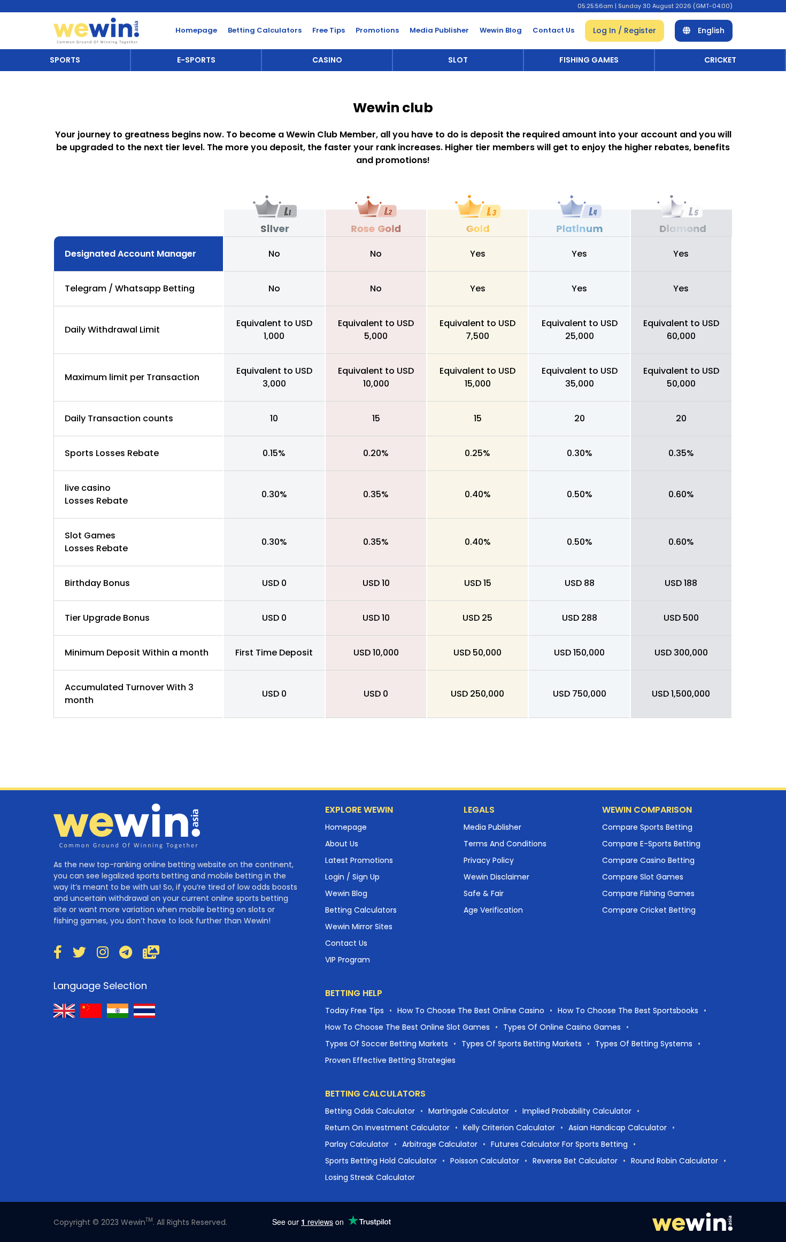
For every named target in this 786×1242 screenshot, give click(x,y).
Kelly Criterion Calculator (509, 1127)
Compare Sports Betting (647, 827)
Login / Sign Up (352, 876)
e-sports (196, 60)
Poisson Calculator (484, 1160)
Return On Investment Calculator (387, 1127)
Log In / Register (624, 30)
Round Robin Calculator (674, 1160)
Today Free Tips (354, 1010)
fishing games (589, 60)
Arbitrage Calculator (439, 1144)
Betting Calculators (265, 30)
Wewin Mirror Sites (358, 926)
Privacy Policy (489, 860)
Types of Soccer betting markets (386, 1043)
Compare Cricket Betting (649, 910)
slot (458, 60)
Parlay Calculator (357, 1144)
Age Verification (493, 910)
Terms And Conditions (505, 843)
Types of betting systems (643, 1043)
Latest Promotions (359, 860)
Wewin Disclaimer (496, 876)
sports (65, 60)
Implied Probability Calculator (576, 1111)
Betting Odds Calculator (370, 1111)
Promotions (377, 30)
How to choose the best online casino (470, 1010)
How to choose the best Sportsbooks (628, 1010)
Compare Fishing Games (648, 893)
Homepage (196, 30)
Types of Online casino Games (562, 1027)
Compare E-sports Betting (651, 843)
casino (327, 60)
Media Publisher (439, 30)
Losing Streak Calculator (370, 1177)
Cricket (720, 60)
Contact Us (553, 30)
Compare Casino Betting (648, 860)
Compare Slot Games (642, 876)
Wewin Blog (501, 30)
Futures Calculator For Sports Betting (559, 1144)
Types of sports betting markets (521, 1043)
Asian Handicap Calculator (617, 1127)
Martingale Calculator (468, 1111)
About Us (341, 843)
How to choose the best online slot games (407, 1027)
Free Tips (328, 30)
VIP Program (347, 959)
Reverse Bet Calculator (575, 1160)
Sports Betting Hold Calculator (381, 1160)
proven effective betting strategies (390, 1060)
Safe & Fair (484, 893)
